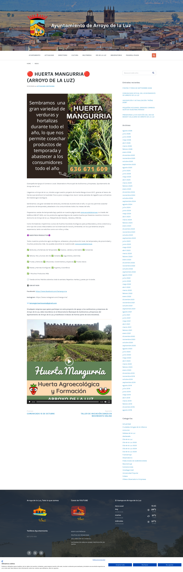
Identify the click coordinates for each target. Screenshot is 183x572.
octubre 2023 (128, 235)
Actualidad (41, 86)
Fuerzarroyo (127, 455)
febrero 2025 (127, 186)
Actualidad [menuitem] (49, 55)
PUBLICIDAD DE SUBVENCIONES (135, 461)
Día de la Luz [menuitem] (101, 55)
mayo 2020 (127, 358)
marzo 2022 (127, 290)
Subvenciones (128, 467)
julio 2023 (126, 241)
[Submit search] (153, 73)
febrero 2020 (127, 367)
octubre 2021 (128, 306)
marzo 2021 (127, 327)
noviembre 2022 (129, 266)
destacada (50, 86)
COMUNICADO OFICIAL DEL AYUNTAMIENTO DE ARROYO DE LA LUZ (139, 94)
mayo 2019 (127, 395)
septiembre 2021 (129, 309)
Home (29, 63)
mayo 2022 (127, 284)
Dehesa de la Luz (129, 433)
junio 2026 (127, 137)
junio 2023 (127, 244)
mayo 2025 (127, 177)
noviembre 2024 (129, 195)
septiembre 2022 (129, 272)
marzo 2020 (127, 364)
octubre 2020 (128, 342)
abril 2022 (126, 287)
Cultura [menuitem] (74, 55)
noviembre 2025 (129, 158)
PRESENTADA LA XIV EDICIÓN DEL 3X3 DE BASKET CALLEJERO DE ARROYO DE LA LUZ (138, 116)
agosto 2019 (127, 385)
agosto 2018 (127, 410)
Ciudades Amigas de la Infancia (135, 427)
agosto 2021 (127, 312)
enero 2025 (127, 189)
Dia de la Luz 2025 (130, 452)
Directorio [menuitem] (62, 55)
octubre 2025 (128, 161)
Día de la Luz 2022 (130, 442)
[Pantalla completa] (109, 402)
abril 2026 (126, 143)
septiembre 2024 (129, 201)
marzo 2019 (127, 401)
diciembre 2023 (129, 229)
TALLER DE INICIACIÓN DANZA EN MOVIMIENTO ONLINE (96, 414)
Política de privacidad (99, 560)
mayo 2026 (127, 140)
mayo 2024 (127, 214)
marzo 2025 (127, 183)
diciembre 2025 (129, 155)
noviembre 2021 (129, 303)
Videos (125, 476)
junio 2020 (127, 355)
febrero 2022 (127, 293)
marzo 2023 (127, 253)
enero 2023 (127, 260)
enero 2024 (127, 226)
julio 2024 (126, 207)
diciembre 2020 (129, 336)
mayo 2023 (127, 247)
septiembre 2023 (129, 238)
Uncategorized (128, 470)
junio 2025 (127, 174)
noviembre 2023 (129, 232)
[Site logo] (37, 37)
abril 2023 (126, 250)
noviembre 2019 (129, 376)
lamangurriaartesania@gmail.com (43, 303)
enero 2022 (127, 296)
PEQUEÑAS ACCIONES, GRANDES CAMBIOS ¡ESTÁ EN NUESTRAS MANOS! (139, 109)
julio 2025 (126, 171)
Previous (30, 411)
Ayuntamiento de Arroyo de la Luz (91, 25)
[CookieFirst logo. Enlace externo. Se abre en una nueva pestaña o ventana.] (2, 561)
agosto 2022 (127, 275)
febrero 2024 (127, 223)
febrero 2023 (127, 257)
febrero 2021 (127, 330)
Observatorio (127, 458)
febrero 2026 (127, 149)
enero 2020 (127, 370)
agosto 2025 (127, 167)
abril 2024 (126, 217)
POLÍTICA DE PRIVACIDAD (80, 535)
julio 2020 (127, 352)
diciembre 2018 (129, 407)
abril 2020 (127, 361)
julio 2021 (126, 315)
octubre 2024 (128, 198)
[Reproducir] (30, 402)
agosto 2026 (127, 131)
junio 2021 (127, 318)
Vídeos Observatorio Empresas (134, 479)
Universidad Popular (130, 473)
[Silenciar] (105, 402)
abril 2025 (126, 180)
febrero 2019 (127, 404)
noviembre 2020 (129, 339)
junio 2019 (127, 392)
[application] (69, 361)
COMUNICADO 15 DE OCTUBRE (41, 413)
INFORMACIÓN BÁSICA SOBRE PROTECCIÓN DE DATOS (88, 543)
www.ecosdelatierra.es (89, 212)
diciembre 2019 (128, 373)
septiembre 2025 (129, 164)
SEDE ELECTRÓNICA (78, 531)
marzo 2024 (127, 220)
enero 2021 (127, 333)
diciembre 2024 (129, 192)
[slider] (68, 401)
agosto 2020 (127, 349)
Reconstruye (127, 464)
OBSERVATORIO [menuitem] (116, 55)
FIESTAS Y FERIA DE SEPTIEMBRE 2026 (137, 88)
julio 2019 (126, 389)
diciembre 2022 (129, 263)
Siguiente (108, 411)
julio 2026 (126, 134)
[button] (69, 361)
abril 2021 (126, 324)
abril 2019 (126, 398)
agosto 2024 (127, 204)
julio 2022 (126, 278)
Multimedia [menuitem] (87, 55)
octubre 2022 (128, 269)
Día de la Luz (127, 439)
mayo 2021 (127, 321)
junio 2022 (127, 281)
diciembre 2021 (128, 299)
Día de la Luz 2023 (130, 445)
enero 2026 (127, 152)
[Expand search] (154, 55)
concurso (126, 430)
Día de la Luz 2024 (130, 449)
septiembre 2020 (129, 346)
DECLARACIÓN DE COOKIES (81, 539)
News (37, 63)
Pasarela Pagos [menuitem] (132, 55)
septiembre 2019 (129, 382)
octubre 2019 (128, 379)
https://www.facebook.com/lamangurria (51, 291)
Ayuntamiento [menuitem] (34, 55)
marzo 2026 (127, 146)
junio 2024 (127, 210)
